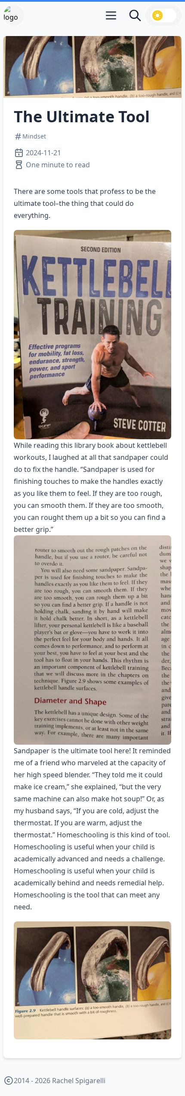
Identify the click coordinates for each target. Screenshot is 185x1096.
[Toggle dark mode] (163, 15)
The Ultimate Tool (82, 116)
